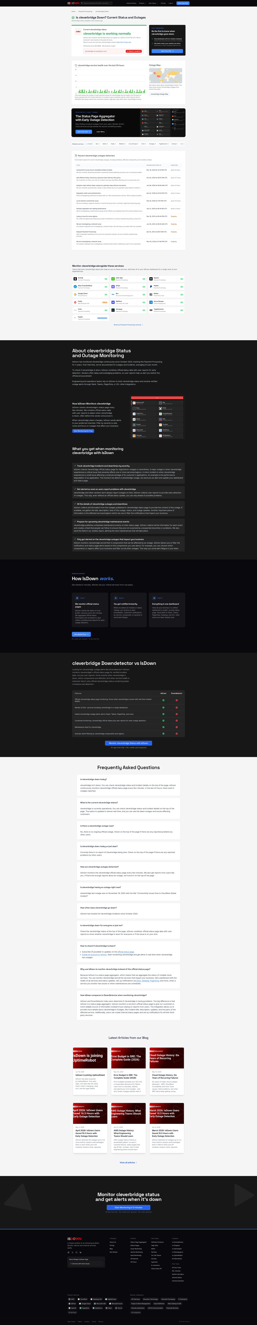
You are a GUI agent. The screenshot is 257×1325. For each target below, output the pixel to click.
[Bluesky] (81, 1252)
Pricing (163, 3)
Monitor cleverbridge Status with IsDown (128, 743)
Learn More (101, 132)
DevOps (154, 1252)
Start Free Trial (183, 3)
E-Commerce (182, 1299)
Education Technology (150, 1299)
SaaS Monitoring (136, 1255)
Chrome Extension (178, 1281)
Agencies (154, 1262)
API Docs (134, 1262)
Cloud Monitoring (136, 1249)
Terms (94, 1321)
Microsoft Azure (117, 1303)
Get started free (80, 634)
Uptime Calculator (178, 1274)
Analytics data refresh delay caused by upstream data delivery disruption (101, 185)
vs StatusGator (177, 1249)
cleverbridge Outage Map (159, 94)
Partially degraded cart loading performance (91, 208)
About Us (113, 1242)
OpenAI (73, 1308)
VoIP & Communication (155, 1308)
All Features (134, 1258)
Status (80, 1321)
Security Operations (137, 1308)
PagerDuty (154, 981)
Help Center (71, 1321)
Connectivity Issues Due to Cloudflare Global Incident (94, 170)
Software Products (157, 1242)
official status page (126, 952)
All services (72, 1312)
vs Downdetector (177, 1242)
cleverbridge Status (102, 11)
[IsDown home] (73, 3)
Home (73, 11)
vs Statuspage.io (177, 1252)
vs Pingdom (176, 1245)
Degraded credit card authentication (88, 193)
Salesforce (98, 1308)
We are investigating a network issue (88, 224)
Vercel (120, 1308)
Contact (87, 1321)
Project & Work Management (140, 1303)
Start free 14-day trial (124, 42)
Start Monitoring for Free (83, 431)
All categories (135, 1312)
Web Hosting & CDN (174, 1303)
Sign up (112, 99)
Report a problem (135, 51)
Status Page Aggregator (139, 1242)
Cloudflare (83, 1299)
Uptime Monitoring (137, 1252)
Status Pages (135, 1245)
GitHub (73, 1303)
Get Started (113, 1252)
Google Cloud (86, 1303)
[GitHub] (76, 1252)
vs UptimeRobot (177, 1255)
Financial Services (172, 1308)
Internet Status (131, 3)
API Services (135, 1299)
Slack (138, 981)
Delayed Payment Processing (86, 232)
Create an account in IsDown (94, 955)
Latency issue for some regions (86, 216)
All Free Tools (176, 1267)
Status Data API (156, 1268)
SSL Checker (176, 1271)
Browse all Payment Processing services (127, 325)
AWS (72, 1299)
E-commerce (155, 1265)
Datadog (145, 981)
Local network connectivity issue (87, 201)
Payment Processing (85, 11)
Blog (111, 1249)
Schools (153, 1258)
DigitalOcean (112, 1299)
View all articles (127, 1162)
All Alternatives (177, 1258)
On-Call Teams (156, 1255)
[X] (72, 1252)
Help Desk (154, 1245)
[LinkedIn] (68, 1252)
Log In (171, 3)
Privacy (100, 1321)
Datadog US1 (97, 1299)
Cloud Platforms (159, 1303)
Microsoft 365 (101, 1303)
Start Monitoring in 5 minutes (128, 1207)
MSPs (153, 1249)
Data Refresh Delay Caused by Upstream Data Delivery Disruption (98, 177)
